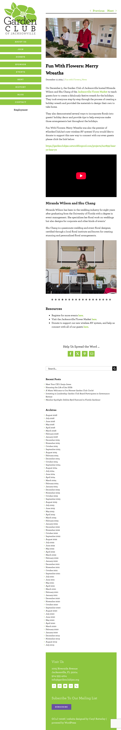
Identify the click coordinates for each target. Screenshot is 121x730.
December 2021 (53, 564)
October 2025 (52, 446)
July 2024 (50, 471)
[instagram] (60, 686)
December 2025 (53, 440)
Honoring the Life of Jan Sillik (59, 387)
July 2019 (50, 645)
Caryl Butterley (97, 718)
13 (93, 299)
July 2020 (50, 613)
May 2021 (50, 582)
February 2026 (52, 433)
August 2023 (51, 502)
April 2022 (50, 551)
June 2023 (50, 508)
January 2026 (52, 437)
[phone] (76, 686)
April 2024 (50, 477)
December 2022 (53, 527)
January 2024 (52, 486)
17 (106, 299)
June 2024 (50, 474)
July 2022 (50, 542)
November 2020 (53, 601)
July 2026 (50, 418)
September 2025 (53, 449)
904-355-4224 (59, 676)
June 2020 (50, 617)
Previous (98, 10)
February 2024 (52, 483)
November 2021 (53, 567)
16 (103, 299)
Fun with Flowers (73, 79)
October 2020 (52, 604)
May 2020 (50, 620)
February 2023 (52, 520)
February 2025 (52, 455)
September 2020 (53, 607)
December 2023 (53, 489)
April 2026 (50, 427)
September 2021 (53, 573)
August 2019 (51, 641)
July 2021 (50, 576)
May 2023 (50, 511)
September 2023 (53, 499)
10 (83, 299)
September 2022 (53, 536)
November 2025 (53, 443)
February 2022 (52, 558)
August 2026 (51, 415)
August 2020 (51, 610)
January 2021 (52, 595)
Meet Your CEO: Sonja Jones (58, 384)
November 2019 (53, 638)
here (80, 315)
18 (110, 299)
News (84, 79)
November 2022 (53, 530)
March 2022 (51, 554)
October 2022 (52, 533)
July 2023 (50, 505)
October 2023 (52, 496)
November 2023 (53, 492)
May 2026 (50, 424)
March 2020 (51, 626)
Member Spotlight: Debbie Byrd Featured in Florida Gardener (73, 399)
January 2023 (52, 523)
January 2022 (52, 561)
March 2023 (51, 517)
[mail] (71, 686)
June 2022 (50, 545)
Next (110, 10)
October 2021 (52, 570)
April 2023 (50, 514)
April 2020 (50, 623)
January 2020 (52, 632)
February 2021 (52, 592)
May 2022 (50, 548)
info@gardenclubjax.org (65, 679)
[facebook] (54, 686)
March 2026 (51, 430)
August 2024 (51, 468)
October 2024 (52, 461)
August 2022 (51, 539)
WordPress (70, 722)
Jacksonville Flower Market (92, 91)
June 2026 (50, 421)
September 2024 (53, 464)
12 (89, 299)
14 (96, 299)
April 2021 (50, 586)
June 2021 (50, 579)
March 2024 (51, 480)
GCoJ (55, 718)
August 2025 (51, 452)
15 (100, 299)
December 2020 (53, 598)
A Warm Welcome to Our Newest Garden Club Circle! (70, 390)
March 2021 (51, 589)
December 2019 (53, 635)
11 (86, 299)
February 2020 (52, 629)
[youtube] (65, 686)
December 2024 (53, 458)
